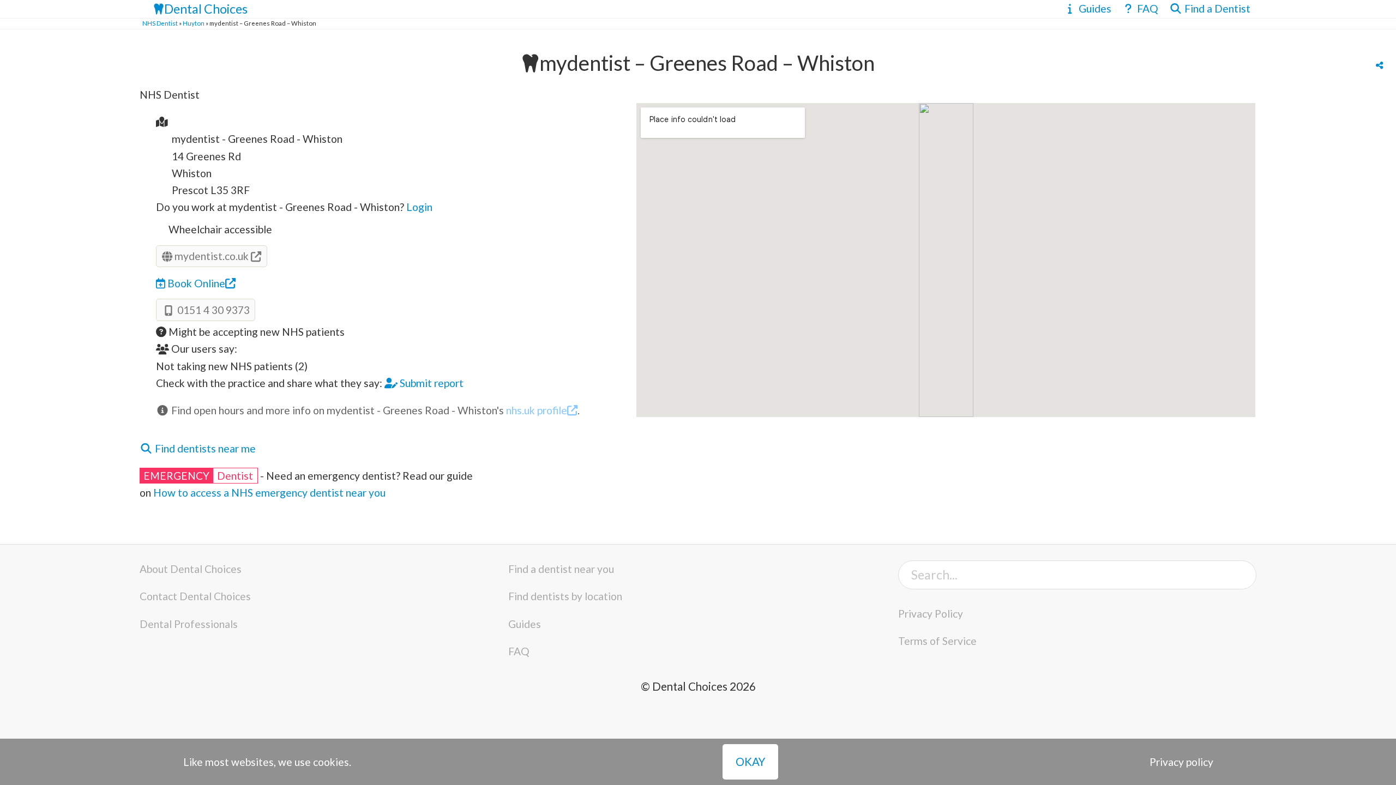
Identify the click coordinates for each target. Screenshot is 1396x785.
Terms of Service (937, 641)
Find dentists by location (565, 596)
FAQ (518, 651)
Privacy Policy (930, 613)
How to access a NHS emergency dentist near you (269, 492)
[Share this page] (1379, 65)
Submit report (431, 383)
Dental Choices (206, 8)
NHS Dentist (160, 23)
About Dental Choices (191, 569)
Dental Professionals (189, 624)
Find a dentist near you (561, 569)
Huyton (193, 23)
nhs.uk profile (536, 410)
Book (195, 283)
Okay (750, 761)
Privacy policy (1181, 762)
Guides (524, 624)
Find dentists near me (204, 448)
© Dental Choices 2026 (698, 686)
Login (419, 207)
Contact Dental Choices (195, 596)
